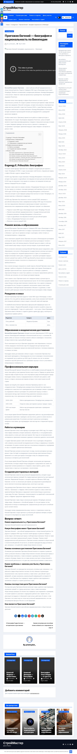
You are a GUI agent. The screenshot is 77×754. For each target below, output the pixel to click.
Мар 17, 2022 (9, 680)
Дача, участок (47, 15)
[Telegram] (1, 9)
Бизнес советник (24, 19)
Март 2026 (62, 126)
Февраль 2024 (63, 178)
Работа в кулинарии (14, 147)
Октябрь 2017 (62, 225)
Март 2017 (61, 237)
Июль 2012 (62, 245)
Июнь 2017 (62, 229)
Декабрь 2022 (63, 197)
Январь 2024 (62, 181)
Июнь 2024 (62, 162)
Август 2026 (62, 106)
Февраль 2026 (63, 130)
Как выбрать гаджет (38, 19)
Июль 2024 (62, 158)
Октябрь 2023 (62, 189)
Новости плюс (63, 277)
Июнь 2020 (62, 205)
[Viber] (1, 21)
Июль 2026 (62, 110)
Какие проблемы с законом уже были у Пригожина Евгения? (27, 157)
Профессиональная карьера (15, 145)
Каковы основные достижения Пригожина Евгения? (24, 156)
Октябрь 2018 (62, 217)
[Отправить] (1, 24)
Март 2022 (62, 201)
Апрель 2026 (62, 122)
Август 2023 (62, 193)
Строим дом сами (21, 15)
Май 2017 (61, 233)
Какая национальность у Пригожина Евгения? (23, 152)
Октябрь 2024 (63, 150)
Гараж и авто (12, 19)
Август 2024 (62, 154)
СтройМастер (13, 8)
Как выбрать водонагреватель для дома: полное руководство (65, 62)
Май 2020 (61, 209)
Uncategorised (9, 31)
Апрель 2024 (62, 170)
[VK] (1, 12)
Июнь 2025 (62, 138)
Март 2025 (62, 146)
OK (70, 751)
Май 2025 (61, 142)
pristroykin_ (12, 44)
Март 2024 (62, 174)
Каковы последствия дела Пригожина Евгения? (23, 159)
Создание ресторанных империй (17, 149)
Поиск (62, 30)
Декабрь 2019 (62, 213)
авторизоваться (34, 693)
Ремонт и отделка (35, 15)
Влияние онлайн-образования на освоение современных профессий (65, 81)
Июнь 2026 (62, 114)
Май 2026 (61, 118)
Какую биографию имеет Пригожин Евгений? (23, 154)
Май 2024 (61, 166)
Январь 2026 (62, 134)
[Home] (5, 17)
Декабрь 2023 (63, 185)
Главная (11, 15)
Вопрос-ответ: (11, 151)
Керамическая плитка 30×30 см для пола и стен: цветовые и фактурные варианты (65, 53)
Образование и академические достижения (20, 143)
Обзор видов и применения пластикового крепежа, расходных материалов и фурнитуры (65, 72)
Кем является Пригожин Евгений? (20, 161)
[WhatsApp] (1, 15)
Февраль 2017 (62, 241)
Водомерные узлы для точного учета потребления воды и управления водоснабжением (65, 91)
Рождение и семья (14, 141)
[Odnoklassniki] (1, 18)
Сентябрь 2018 (63, 221)
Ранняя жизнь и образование (15, 139)
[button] (73, 17)
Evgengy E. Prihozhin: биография (15, 137)
